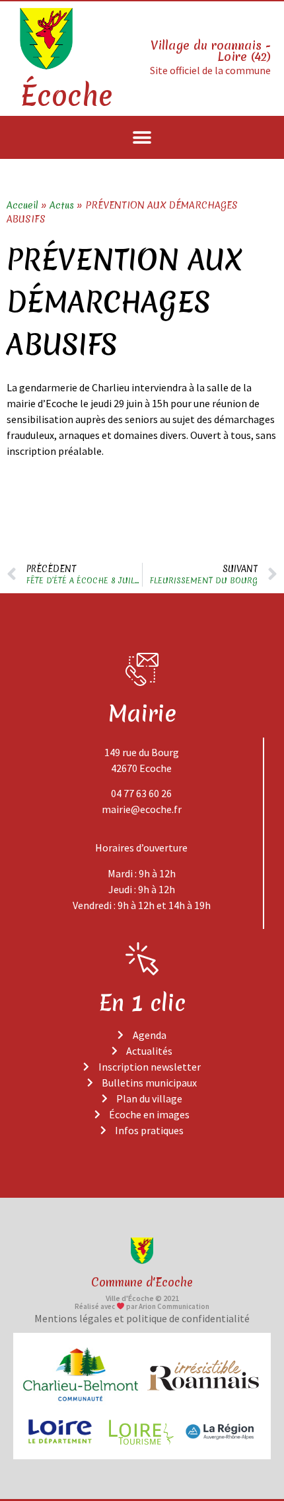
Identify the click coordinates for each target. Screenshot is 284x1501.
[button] (142, 137)
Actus (62, 205)
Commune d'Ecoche (142, 1282)
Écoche (66, 96)
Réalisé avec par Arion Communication (142, 1306)
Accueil (22, 205)
